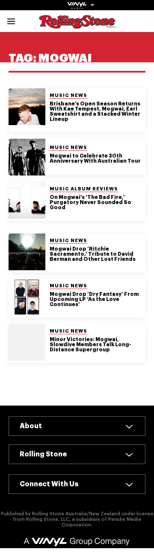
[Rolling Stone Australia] (77, 24)
